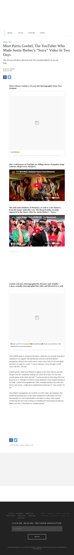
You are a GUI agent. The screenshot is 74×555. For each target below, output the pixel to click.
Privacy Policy (10, 515)
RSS (68, 515)
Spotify (63, 515)
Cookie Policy (22, 515)
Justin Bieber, (14, 445)
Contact (11, 513)
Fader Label (31, 515)
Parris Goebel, (24, 445)
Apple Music (44, 515)
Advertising (19, 513)
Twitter (42, 513)
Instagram (66, 513)
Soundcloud (54, 515)
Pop (10, 42)
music (5, 42)
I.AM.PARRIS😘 (14, 152)
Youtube (58, 513)
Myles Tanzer (10, 69)
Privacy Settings (43, 547)
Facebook (50, 513)
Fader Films (20, 518)
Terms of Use (29, 513)
